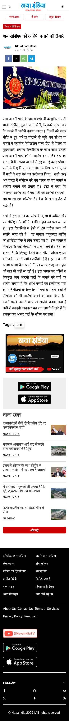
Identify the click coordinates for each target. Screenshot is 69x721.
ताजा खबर (12, 415)
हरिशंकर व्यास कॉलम (14, 555)
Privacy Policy (12, 616)
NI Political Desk (25, 45)
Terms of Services (47, 608)
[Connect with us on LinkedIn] (34, 698)
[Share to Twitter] (16, 58)
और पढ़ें (34, 530)
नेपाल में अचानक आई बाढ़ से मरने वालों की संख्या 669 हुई (23, 446)
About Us (9, 608)
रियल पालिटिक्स (12, 26)
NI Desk (9, 518)
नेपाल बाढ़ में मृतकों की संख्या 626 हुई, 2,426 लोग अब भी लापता (24, 489)
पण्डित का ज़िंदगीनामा (14, 571)
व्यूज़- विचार (55, 16)
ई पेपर (35, 16)
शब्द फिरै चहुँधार (44, 594)
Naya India (11, 433)
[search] (10, 7)
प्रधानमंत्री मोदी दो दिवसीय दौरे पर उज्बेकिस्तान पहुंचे (24, 425)
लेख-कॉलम (42, 563)
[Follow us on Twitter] (4, 698)
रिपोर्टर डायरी (43, 579)
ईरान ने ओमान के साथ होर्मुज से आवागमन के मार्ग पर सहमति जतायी (24, 468)
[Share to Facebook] (8, 58)
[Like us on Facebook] (4, 691)
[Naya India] (33, 10)
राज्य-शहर (14, 16)
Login (63, 6)
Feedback (31, 616)
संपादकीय (41, 571)
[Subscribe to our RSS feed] (64, 698)
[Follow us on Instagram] (34, 691)
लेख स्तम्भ (8, 563)
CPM (19, 324)
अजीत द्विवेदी (10, 579)
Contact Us (25, 608)
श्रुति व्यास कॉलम (46, 555)
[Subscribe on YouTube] (64, 691)
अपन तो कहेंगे (10, 594)
